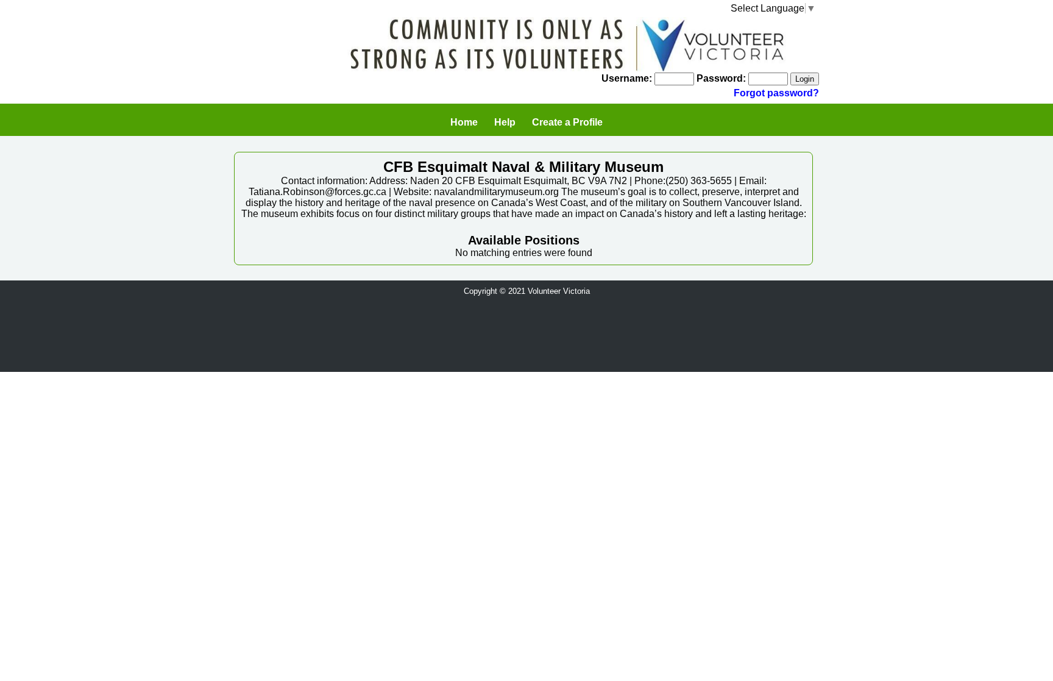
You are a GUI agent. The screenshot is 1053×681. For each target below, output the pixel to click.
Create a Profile (567, 122)
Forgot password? (776, 93)
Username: (626, 78)
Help (505, 122)
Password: (721, 78)
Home (464, 122)
